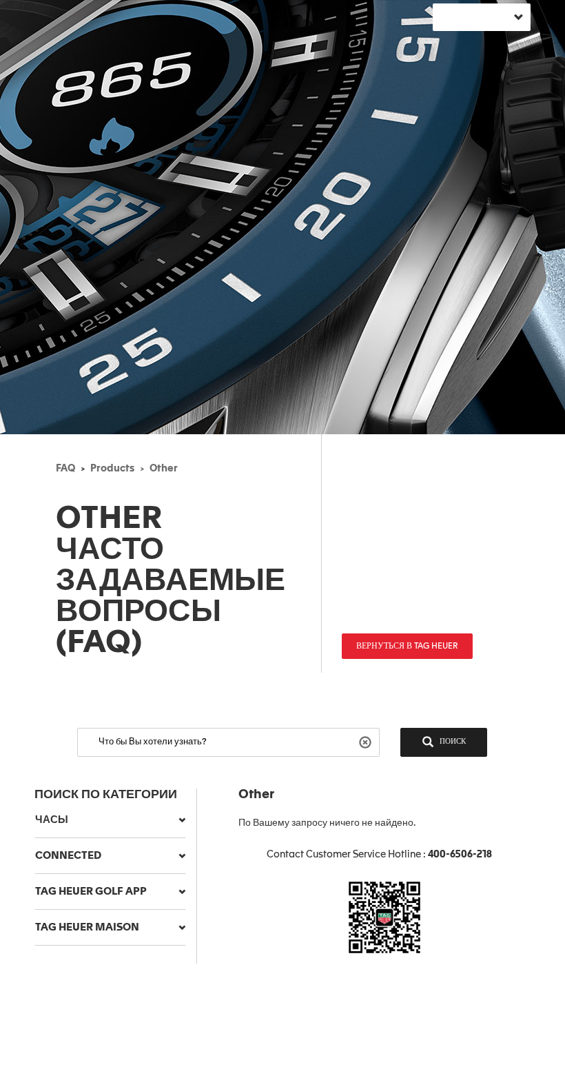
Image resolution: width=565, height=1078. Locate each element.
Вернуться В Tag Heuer (407, 646)
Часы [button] (51, 820)
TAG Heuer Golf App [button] (91, 891)
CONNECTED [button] (68, 856)
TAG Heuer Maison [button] (87, 927)
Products (112, 469)
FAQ (65, 469)
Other (164, 469)
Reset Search (367, 741)
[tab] (110, 820)
